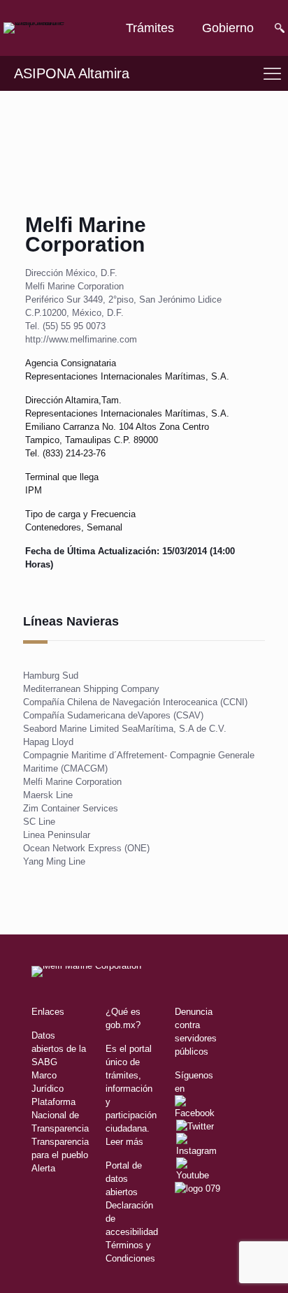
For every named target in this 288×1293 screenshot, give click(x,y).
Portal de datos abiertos (124, 1178)
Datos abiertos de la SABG (58, 1048)
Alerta (43, 1168)
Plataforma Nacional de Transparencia (60, 1115)
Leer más (124, 1141)
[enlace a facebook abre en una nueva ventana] (197, 1113)
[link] (48, 28)
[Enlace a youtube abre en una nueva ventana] (197, 1175)
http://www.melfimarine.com (81, 339)
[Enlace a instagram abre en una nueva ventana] (196, 1151)
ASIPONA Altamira (71, 73)
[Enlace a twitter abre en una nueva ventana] (195, 1126)
